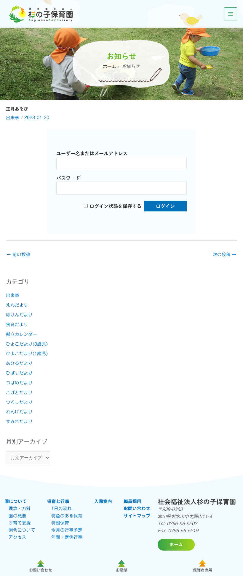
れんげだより (19, 412)
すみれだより (19, 421)
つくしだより (19, 402)
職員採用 (132, 501)
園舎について (22, 530)
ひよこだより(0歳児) (27, 344)
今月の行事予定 (66, 530)
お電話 (121, 570)
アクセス (17, 537)
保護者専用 (202, 570)
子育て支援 (20, 523)
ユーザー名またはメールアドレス (91, 153)
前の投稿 (18, 254)
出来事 (12, 117)
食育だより (17, 324)
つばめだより (19, 383)
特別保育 (60, 523)
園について (15, 501)
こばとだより (19, 392)
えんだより (17, 305)
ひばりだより (19, 373)
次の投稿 (224, 254)
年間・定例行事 (66, 537)
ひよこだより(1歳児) (27, 353)
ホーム (109, 66)
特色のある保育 (66, 516)
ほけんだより (19, 315)
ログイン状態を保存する (115, 206)
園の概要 (17, 516)
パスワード (68, 178)
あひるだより (19, 363)
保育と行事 (58, 501)
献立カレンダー (21, 334)
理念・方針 (20, 508)
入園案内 (103, 501)
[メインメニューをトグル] (230, 13)
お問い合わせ (137, 508)
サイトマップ (137, 516)
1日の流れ (61, 508)
